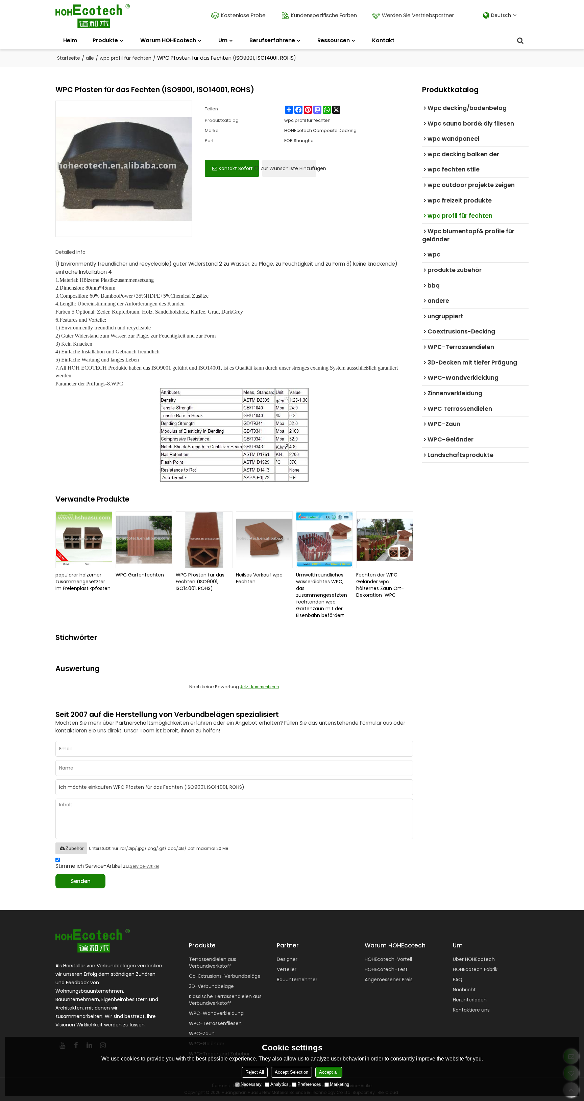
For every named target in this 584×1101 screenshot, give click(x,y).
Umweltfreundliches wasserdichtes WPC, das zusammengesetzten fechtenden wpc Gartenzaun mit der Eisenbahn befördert (321, 595)
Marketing (339, 1084)
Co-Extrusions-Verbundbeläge (225, 976)
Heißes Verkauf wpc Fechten (259, 578)
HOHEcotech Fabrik (475, 969)
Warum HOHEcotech (168, 40)
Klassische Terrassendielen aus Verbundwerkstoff (225, 999)
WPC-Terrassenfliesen (215, 1023)
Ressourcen (333, 40)
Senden (81, 881)
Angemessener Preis (389, 979)
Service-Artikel (144, 866)
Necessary (251, 1084)
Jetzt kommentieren (259, 686)
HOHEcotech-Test (386, 969)
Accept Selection (291, 1072)
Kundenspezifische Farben (324, 15)
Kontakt (383, 40)
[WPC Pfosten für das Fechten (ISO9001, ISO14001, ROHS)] (204, 539)
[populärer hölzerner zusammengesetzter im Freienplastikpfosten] (83, 539)
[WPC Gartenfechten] (144, 539)
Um (222, 40)
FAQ (457, 979)
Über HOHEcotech (474, 959)
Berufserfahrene (272, 40)
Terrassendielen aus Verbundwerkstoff (212, 962)
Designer (287, 959)
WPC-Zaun (202, 1033)
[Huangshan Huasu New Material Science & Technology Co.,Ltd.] (92, 16)
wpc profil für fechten (125, 58)
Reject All (254, 1072)
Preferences (309, 1084)
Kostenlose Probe (243, 15)
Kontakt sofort (236, 168)
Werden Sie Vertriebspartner (418, 15)
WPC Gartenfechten (140, 574)
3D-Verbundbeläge (211, 986)
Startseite (68, 58)
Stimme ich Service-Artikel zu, (107, 865)
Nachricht (464, 989)
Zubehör (75, 848)
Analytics (279, 1084)
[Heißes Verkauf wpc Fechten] (264, 539)
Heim (70, 40)
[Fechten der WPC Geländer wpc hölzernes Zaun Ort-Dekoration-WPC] (384, 539)
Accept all (329, 1072)
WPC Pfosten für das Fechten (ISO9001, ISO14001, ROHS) (200, 581)
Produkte (105, 40)
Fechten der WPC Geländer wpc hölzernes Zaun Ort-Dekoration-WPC (380, 584)
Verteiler (286, 969)
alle (90, 58)
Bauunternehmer (297, 979)
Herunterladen (470, 999)
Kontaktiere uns (471, 1009)
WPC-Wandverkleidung (216, 1013)
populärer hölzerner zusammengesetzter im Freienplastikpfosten (83, 581)
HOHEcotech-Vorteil (388, 959)
